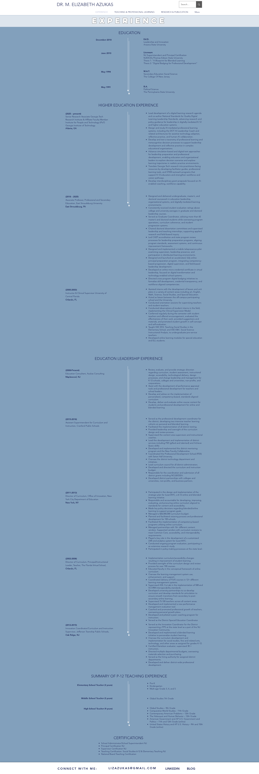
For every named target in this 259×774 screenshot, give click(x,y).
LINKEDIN (172, 768)
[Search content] (199, 4)
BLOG (191, 768)
